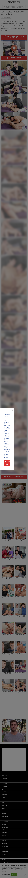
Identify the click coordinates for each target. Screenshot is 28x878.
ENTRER (7, 461)
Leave (7, 464)
